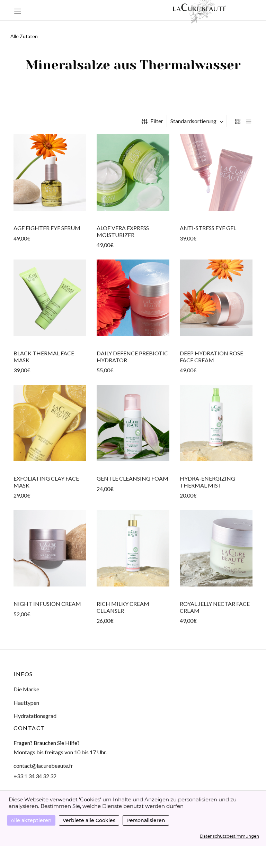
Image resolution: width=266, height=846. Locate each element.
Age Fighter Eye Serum (47, 228)
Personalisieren (145, 820)
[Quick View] (49, 210)
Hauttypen (26, 702)
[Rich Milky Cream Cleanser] (133, 548)
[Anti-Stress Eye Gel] (216, 172)
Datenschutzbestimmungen (229, 836)
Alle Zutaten (24, 36)
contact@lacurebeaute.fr (43, 765)
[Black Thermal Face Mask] (50, 298)
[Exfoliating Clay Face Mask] (50, 423)
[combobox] (197, 121)
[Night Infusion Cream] (50, 548)
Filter (156, 121)
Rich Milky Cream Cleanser (123, 607)
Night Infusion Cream (47, 604)
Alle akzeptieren (31, 820)
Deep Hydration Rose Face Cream (211, 356)
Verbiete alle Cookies (89, 820)
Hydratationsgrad (35, 715)
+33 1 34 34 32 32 (35, 776)
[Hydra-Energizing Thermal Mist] (216, 423)
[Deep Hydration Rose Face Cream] (216, 298)
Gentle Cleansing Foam (132, 478)
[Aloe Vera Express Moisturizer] (133, 172)
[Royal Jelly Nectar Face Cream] (216, 548)
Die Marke (26, 689)
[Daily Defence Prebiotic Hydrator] (133, 298)
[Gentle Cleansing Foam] (133, 423)
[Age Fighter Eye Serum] (50, 172)
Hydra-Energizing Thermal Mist (207, 481)
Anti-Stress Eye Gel (208, 228)
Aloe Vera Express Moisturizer (123, 231)
